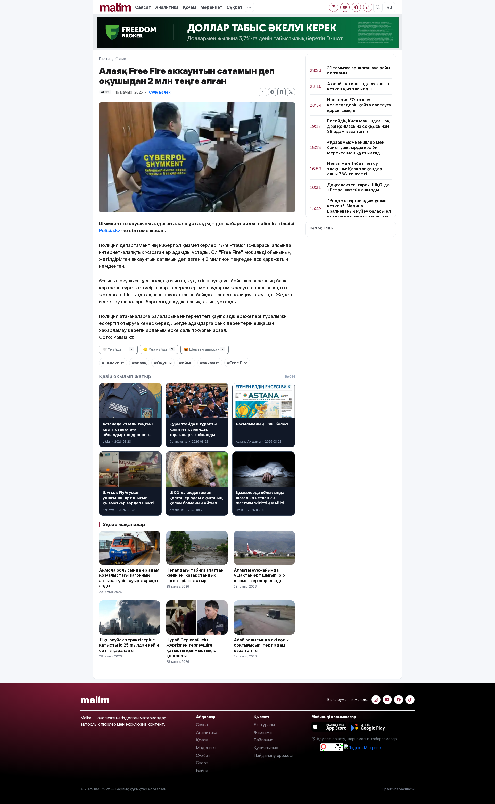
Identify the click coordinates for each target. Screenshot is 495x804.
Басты (104, 59)
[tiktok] (367, 7)
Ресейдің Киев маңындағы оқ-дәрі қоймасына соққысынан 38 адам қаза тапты (359, 126)
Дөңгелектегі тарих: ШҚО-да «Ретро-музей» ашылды (358, 187)
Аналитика (167, 7)
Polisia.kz (109, 230)
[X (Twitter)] (291, 92)
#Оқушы (163, 362)
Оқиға (121, 59)
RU (389, 7)
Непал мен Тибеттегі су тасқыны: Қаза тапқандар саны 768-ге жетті (354, 169)
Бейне (202, 770)
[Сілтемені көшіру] (263, 92)
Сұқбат (235, 7)
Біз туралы (264, 724)
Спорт (202, 762)
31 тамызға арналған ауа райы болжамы (358, 70)
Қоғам (189, 7)
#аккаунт (209, 362)
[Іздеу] (378, 7)
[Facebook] (356, 7)
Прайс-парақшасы (398, 789)
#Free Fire (237, 362)
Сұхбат (203, 755)
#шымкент (113, 362)
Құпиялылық (266, 747)
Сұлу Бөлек (159, 92)
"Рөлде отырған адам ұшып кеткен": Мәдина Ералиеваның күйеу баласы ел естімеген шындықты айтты (359, 208)
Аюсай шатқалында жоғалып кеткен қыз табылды (358, 86)
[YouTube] (345, 7)
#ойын (186, 362)
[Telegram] (272, 92)
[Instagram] (333, 7)
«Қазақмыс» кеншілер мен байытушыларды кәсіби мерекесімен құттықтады (355, 147)
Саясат (143, 7)
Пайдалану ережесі (273, 755)
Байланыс (263, 739)
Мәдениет (211, 7)
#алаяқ (139, 362)
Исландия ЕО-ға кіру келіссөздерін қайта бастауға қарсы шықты (359, 105)
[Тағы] (249, 7)
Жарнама (263, 732)
